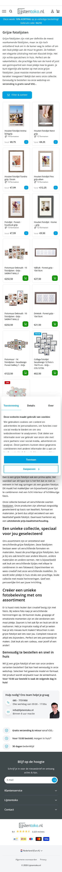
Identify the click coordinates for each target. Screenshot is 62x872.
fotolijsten (8, 505)
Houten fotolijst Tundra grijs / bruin (16, 178)
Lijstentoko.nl (34, 865)
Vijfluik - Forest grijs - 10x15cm (43, 269)
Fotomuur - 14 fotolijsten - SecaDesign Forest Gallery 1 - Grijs (16, 362)
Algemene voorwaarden (26, 859)
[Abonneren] (54, 780)
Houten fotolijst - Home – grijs (45, 223)
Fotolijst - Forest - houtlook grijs (13, 223)
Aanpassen (29, 469)
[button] (4, 11)
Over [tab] (51, 405)
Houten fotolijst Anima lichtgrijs (15, 132)
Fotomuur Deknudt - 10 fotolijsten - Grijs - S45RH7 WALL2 (16, 316)
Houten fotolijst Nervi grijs (44, 132)
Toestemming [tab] (11, 405)
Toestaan (31, 459)
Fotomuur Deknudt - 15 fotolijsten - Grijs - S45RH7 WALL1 (16, 270)
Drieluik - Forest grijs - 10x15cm (44, 315)
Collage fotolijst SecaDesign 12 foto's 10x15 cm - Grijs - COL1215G (43, 363)
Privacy (43, 859)
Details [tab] (31, 405)
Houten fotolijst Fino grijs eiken (44, 178)
